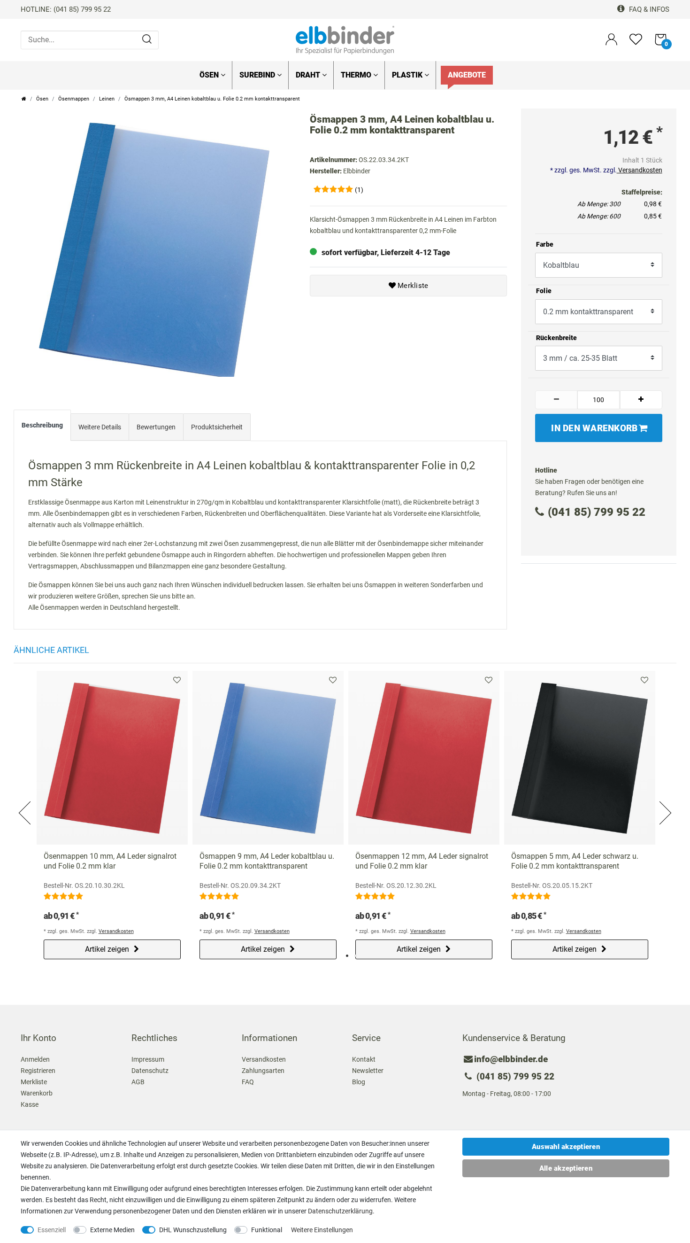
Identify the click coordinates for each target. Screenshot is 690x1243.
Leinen (107, 99)
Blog (358, 1082)
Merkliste (412, 285)
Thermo (357, 74)
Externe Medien (112, 1230)
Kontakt (364, 1059)
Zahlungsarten (263, 1070)
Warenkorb (37, 1093)
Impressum (147, 1059)
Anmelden (35, 1059)
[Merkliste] (635, 43)
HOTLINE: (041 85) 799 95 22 (66, 9)
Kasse (29, 1104)
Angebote (467, 74)
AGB (138, 1082)
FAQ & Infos (648, 9)
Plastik (408, 74)
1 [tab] (347, 956)
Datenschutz (150, 1070)
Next (664, 801)
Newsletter (367, 1070)
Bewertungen (156, 427)
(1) (359, 190)
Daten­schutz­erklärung (340, 1211)
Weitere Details (99, 427)
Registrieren (38, 1070)
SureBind (258, 74)
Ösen (210, 74)
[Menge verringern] (556, 399)
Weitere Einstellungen (322, 1230)
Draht (309, 74)
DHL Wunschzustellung (193, 1230)
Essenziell (52, 1230)
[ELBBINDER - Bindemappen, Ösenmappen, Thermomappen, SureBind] (345, 39)
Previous (25, 801)
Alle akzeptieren (565, 1168)
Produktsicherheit (217, 427)
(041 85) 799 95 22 (596, 512)
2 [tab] (355, 956)
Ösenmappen (73, 99)
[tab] (42, 427)
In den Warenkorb (594, 428)
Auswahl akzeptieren (566, 1146)
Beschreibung (42, 425)
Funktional (266, 1230)
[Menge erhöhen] (641, 399)
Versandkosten (639, 170)
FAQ (248, 1082)
